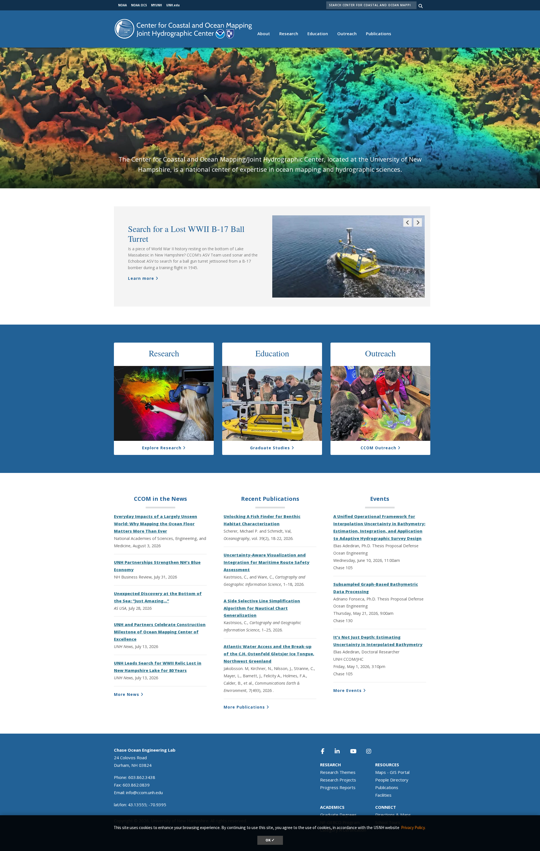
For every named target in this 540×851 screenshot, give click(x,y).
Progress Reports (338, 787)
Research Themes (338, 772)
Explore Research (161, 447)
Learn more (141, 278)
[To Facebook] (326, 751)
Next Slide (417, 226)
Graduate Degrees (338, 815)
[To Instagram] (372, 751)
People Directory (391, 780)
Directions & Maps (393, 815)
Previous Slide (407, 226)
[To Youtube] (356, 751)
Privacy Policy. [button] (413, 827)
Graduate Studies (270, 447)
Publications (378, 33)
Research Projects (338, 780)
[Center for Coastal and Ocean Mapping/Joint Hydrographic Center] (183, 28)
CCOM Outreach (378, 447)
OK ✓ (270, 840)
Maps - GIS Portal (392, 772)
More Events (347, 690)
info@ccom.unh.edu (144, 792)
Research (288, 33)
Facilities (383, 795)
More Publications (244, 707)
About (263, 33)
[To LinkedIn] (340, 751)
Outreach (347, 33)
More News (126, 694)
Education (317, 33)
